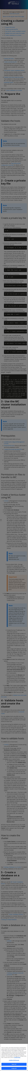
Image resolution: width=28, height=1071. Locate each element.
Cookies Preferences (14, 1060)
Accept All (14, 1068)
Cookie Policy (17, 1057)
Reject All (14, 1064)
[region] (14, 1057)
